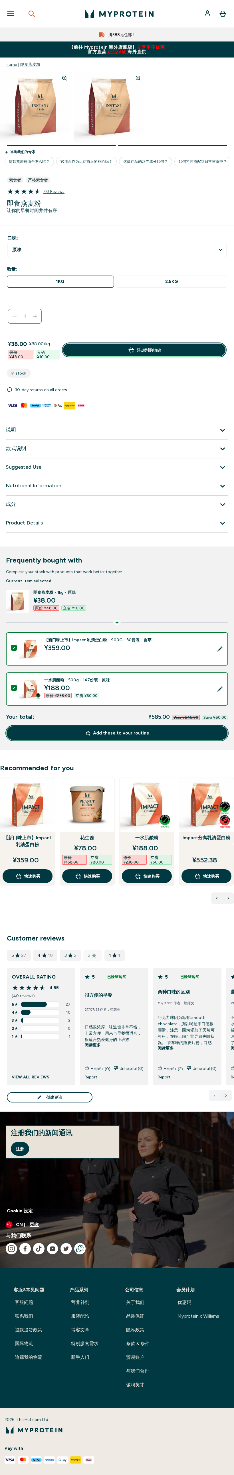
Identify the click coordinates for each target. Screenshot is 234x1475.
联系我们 (24, 1316)
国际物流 (24, 1343)
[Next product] (228, 898)
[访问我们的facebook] (25, 1248)
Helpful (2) (173, 1068)
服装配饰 (80, 1316)
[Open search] (32, 14)
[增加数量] (35, 316)
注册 (20, 1149)
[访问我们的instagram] (11, 1248)
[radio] (60, 282)
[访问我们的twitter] (66, 1248)
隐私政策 (135, 1329)
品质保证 (135, 1316)
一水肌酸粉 (146, 837)
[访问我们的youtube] (52, 1248)
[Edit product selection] (220, 649)
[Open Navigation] (10, 13)
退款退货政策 (28, 1329)
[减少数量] (14, 316)
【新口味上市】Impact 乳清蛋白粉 (28, 841)
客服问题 (24, 1302)
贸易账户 (135, 1357)
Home (11, 64)
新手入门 (80, 1357)
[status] (25, 316)
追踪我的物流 (28, 1357)
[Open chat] (80, 1248)
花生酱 (87, 837)
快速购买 (32, 876)
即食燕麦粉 (30, 64)
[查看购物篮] (223, 13)
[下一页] (226, 1095)
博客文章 (80, 1329)
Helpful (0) (100, 1068)
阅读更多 (93, 1045)
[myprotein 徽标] (119, 13)
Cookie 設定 (20, 1210)
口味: (12, 237)
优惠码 (184, 1302)
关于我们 (135, 1302)
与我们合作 (137, 1371)
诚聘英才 (135, 1384)
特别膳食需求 (84, 1343)
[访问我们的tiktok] (39, 1248)
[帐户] (208, 14)
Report (91, 1077)
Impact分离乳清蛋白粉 (207, 837)
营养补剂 (80, 1302)
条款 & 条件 (138, 1343)
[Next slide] (233, 844)
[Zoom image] (64, 78)
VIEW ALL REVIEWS (30, 1077)
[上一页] (214, 1095)
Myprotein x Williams (198, 1316)
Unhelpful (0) (132, 1068)
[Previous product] (217, 898)
